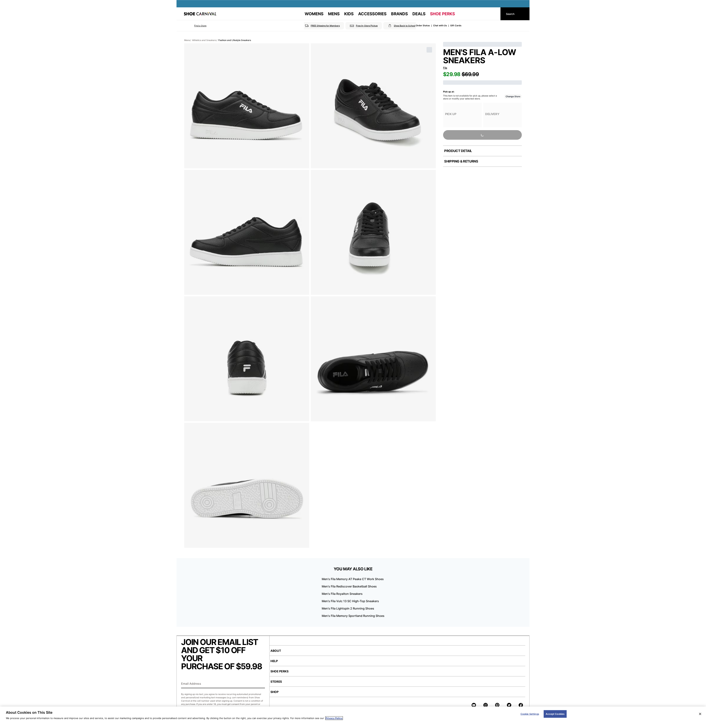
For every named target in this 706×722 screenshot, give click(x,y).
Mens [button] (334, 13)
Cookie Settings (529, 713)
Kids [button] (349, 13)
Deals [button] (418, 13)
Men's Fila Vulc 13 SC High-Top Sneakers (350, 601)
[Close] (700, 714)
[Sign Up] (260, 684)
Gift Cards (455, 25)
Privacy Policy (334, 718)
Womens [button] (314, 13)
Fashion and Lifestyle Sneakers (234, 40)
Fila (445, 67)
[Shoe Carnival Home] (200, 13)
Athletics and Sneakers (204, 40)
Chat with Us (440, 25)
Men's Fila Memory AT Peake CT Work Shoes (353, 579)
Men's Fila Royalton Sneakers (342, 594)
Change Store (513, 96)
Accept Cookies (555, 713)
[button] (195, 26)
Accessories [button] (372, 13)
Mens (187, 40)
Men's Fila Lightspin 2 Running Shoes (348, 608)
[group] (462, 115)
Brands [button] (399, 13)
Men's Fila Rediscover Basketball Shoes (349, 586)
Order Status (423, 25)
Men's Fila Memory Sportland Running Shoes (353, 616)
